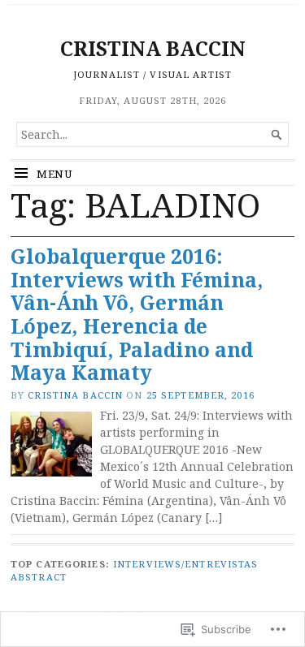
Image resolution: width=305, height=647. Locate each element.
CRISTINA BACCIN (153, 48)
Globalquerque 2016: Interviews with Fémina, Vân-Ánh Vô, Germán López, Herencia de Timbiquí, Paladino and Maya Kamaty (137, 314)
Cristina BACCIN (75, 395)
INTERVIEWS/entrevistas (186, 564)
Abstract (39, 577)
